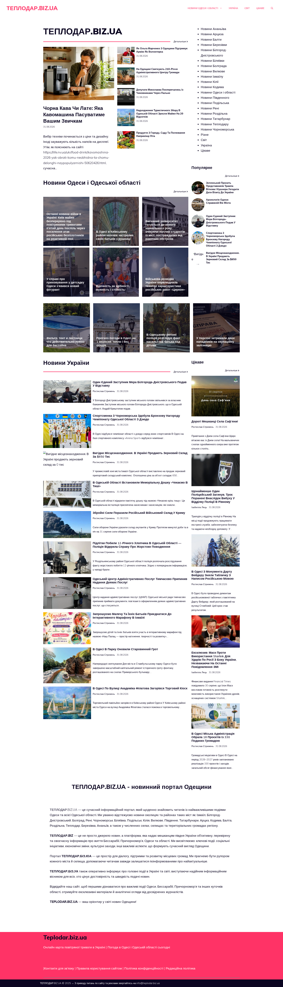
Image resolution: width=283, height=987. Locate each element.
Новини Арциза (212, 34)
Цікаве (260, 8)
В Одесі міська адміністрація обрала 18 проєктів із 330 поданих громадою (213, 737)
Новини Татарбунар (215, 119)
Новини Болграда (214, 66)
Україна (233, 8)
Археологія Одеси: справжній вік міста (218, 201)
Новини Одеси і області (203, 8)
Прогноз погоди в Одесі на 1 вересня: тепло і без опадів (116, 341)
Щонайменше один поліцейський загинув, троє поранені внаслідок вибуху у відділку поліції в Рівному (213, 496)
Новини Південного (215, 98)
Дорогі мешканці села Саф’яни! (214, 421)
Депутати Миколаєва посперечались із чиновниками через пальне (159, 91)
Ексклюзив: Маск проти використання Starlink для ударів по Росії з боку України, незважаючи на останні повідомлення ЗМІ (213, 660)
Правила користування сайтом (99, 968)
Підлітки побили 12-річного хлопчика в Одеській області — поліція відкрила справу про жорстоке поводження (137, 545)
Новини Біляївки (212, 61)
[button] (272, 8)
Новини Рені (210, 108)
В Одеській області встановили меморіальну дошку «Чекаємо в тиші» (140, 484)
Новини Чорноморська (217, 129)
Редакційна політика (180, 968)
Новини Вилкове (213, 71)
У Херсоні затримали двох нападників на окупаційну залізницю (215, 341)
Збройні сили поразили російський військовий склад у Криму (139, 513)
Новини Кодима (212, 87)
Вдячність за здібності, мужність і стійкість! (113, 287)
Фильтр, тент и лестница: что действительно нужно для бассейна (66, 341)
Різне (205, 135)
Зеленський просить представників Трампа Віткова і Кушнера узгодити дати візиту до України (222, 187)
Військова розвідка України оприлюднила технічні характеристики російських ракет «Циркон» (165, 284)
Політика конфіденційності (143, 968)
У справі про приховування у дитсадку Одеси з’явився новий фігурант (65, 284)
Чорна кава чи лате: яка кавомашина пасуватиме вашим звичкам (74, 114)
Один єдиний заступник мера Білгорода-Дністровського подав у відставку (221, 220)
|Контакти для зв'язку (58, 968)
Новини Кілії (209, 82)
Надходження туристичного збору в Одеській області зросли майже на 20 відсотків (159, 113)
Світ (247, 8)
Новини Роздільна (214, 113)
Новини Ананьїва (213, 29)
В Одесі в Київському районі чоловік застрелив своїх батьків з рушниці (114, 235)
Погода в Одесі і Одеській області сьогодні (139, 947)
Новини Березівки (214, 45)
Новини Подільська (215, 103)
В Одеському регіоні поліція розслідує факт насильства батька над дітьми (163, 340)
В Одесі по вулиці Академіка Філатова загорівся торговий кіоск (140, 688)
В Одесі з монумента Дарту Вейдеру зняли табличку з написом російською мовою (212, 575)
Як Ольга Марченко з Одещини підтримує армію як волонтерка (162, 50)
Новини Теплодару (215, 124)
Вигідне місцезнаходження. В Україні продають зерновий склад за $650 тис (222, 257)
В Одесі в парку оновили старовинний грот (125, 649)
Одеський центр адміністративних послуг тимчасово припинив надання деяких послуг (140, 580)
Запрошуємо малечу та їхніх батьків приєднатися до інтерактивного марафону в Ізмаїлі (132, 615)
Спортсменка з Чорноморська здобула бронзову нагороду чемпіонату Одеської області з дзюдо (220, 239)
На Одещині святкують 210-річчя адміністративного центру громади (157, 70)
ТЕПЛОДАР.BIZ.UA (32, 8)
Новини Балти (211, 39)
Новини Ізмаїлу (212, 76)
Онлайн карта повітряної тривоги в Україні (74, 947)
